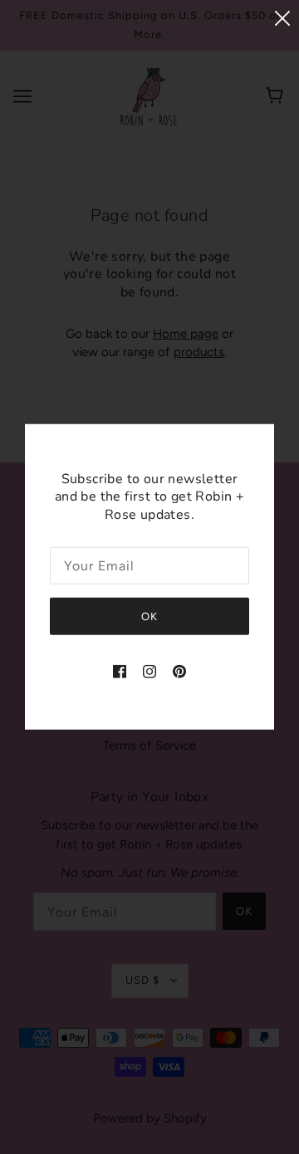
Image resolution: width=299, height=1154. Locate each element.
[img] (120, 671)
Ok (149, 616)
